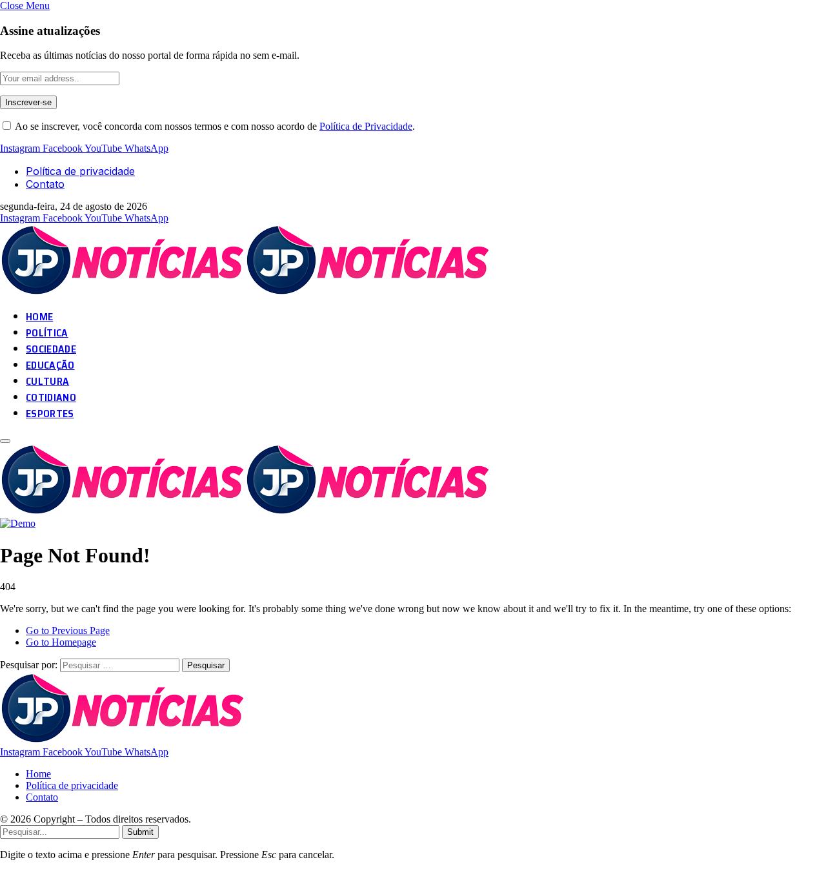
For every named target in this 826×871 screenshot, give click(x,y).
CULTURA (47, 381)
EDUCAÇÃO (50, 365)
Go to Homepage (61, 642)
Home (38, 773)
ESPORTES (50, 413)
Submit (140, 832)
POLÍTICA (47, 333)
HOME (39, 317)
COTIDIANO (51, 397)
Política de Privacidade (365, 126)
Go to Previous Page (68, 630)
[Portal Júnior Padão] (247, 292)
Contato (45, 184)
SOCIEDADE (51, 349)
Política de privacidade (80, 171)
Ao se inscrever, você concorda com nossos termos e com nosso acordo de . (214, 126)
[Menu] (5, 441)
